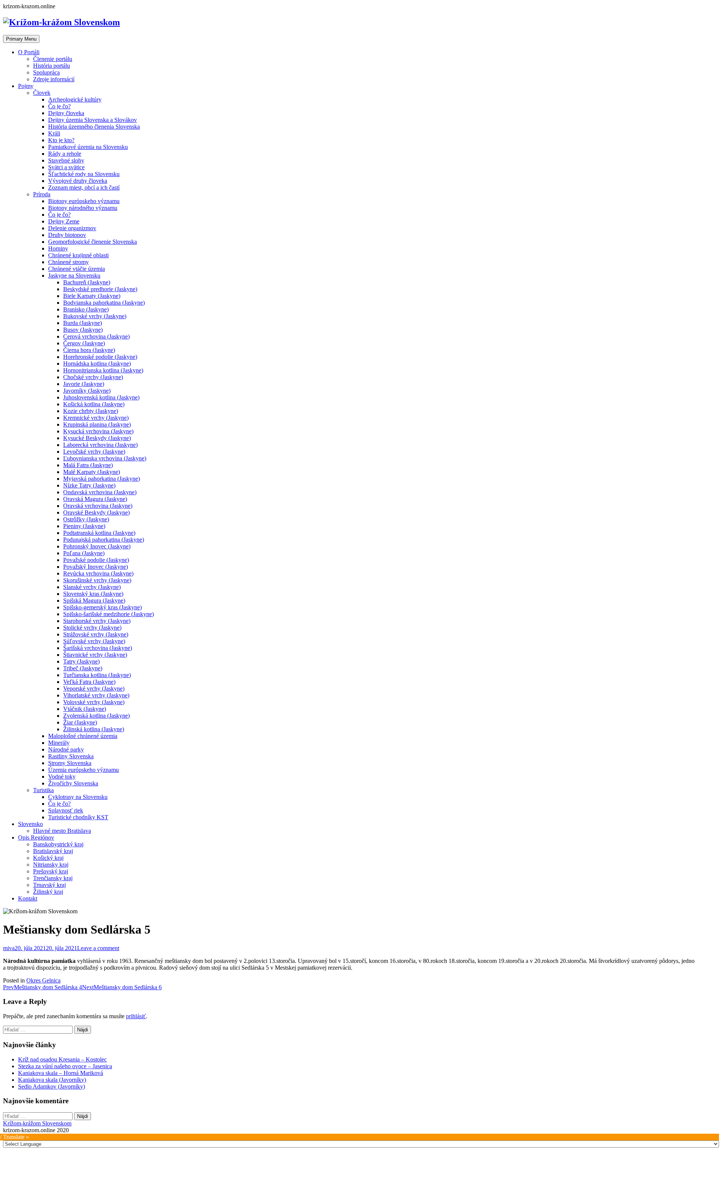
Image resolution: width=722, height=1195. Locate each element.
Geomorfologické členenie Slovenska (92, 241)
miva (9, 948)
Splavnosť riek (65, 810)
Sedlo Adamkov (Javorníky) (51, 1086)
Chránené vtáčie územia (76, 269)
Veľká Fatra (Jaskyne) (89, 682)
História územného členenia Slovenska (94, 126)
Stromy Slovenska (69, 763)
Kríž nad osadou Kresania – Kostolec (62, 1059)
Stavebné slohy (66, 160)
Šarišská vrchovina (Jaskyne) (97, 648)
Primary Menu (21, 39)
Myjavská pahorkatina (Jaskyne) (101, 478)
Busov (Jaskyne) (83, 329)
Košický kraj (48, 858)
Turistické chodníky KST (78, 817)
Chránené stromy (68, 262)
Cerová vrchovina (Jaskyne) (96, 336)
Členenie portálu (52, 59)
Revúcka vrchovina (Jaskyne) (98, 573)
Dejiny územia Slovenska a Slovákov (92, 120)
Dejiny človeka (66, 113)
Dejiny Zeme (63, 221)
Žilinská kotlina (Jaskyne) (93, 729)
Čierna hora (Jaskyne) (89, 350)
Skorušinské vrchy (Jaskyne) (97, 580)
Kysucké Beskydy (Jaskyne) (97, 438)
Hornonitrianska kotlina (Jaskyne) (103, 370)
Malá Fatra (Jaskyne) (88, 465)
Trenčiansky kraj (53, 878)
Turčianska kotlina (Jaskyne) (97, 675)
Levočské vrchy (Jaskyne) (94, 451)
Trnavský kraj (49, 885)
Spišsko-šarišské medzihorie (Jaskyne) (108, 614)
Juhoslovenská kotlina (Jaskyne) (101, 397)
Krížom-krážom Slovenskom (37, 1123)
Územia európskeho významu (83, 770)
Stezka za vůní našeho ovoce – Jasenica (65, 1066)
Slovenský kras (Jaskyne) (93, 594)
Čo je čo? (59, 106)
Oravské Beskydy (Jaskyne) (96, 512)
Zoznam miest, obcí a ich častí (84, 187)
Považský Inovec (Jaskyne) (95, 566)
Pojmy (25, 86)
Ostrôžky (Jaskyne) (86, 519)
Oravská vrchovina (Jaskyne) (97, 506)
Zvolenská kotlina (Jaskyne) (96, 715)
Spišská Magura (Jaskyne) (94, 600)
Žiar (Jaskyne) (80, 722)
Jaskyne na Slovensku (74, 275)
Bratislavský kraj (53, 851)
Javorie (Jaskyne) (83, 384)
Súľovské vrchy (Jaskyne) (94, 641)
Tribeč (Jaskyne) (82, 668)
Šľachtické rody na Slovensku (84, 174)
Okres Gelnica (43, 980)
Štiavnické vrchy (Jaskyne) (95, 654)
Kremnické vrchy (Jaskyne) (96, 418)
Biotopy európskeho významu (84, 201)
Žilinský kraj (48, 891)
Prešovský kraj (50, 871)
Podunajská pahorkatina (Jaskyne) (103, 539)
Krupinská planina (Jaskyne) (97, 424)
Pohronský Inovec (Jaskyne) (96, 546)
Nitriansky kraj (50, 864)
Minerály (59, 742)
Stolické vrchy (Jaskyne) (92, 627)
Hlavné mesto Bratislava (62, 831)
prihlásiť (136, 1016)
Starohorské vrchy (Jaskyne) (96, 621)
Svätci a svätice (66, 167)
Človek (41, 93)
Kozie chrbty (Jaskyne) (90, 411)
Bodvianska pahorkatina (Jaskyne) (104, 302)
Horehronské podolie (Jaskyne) (100, 357)
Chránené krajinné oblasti (78, 255)
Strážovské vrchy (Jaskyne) (95, 634)
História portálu (51, 65)
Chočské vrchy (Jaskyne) (93, 377)
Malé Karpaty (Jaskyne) (91, 472)
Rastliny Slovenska (71, 756)
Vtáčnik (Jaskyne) (84, 709)
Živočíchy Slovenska (73, 783)
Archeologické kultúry (75, 99)
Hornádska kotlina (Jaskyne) (97, 363)
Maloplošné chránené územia (82, 736)
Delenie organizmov (72, 228)
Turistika (43, 790)
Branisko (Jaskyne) (86, 309)
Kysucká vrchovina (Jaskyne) (98, 431)
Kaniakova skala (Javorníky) (52, 1080)
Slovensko (30, 824)
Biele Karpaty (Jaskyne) (91, 296)
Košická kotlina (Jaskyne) (93, 404)
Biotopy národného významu (82, 208)
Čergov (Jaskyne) (84, 343)
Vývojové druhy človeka (77, 181)
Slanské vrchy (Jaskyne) (92, 587)
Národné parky (66, 749)
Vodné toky (62, 776)
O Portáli (28, 52)
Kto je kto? (61, 140)
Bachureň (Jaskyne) (86, 282)
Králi (54, 133)
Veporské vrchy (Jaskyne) (93, 688)
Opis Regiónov (36, 837)
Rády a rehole (64, 153)
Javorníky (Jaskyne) (87, 390)
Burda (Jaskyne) (82, 323)
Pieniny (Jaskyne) (84, 526)
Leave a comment (98, 948)
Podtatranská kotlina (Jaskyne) (99, 533)
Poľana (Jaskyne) (84, 553)
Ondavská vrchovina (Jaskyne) (100, 492)
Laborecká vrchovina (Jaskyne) (100, 445)
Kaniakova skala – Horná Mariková (60, 1073)
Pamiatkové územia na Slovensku (88, 147)
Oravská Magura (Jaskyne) (95, 499)
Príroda (41, 194)
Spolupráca (46, 72)
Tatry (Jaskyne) (81, 661)
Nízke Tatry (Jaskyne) (89, 485)
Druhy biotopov (67, 235)
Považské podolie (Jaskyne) (96, 560)
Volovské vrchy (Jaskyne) (93, 702)
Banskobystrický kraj (58, 844)
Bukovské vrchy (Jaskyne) (94, 316)
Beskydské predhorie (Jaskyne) (100, 289)
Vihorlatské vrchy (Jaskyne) (96, 695)
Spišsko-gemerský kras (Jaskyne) (102, 607)
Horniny (58, 248)
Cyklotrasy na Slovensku (78, 797)
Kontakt (27, 898)
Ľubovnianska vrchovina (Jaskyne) (104, 458)
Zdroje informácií (53, 79)
